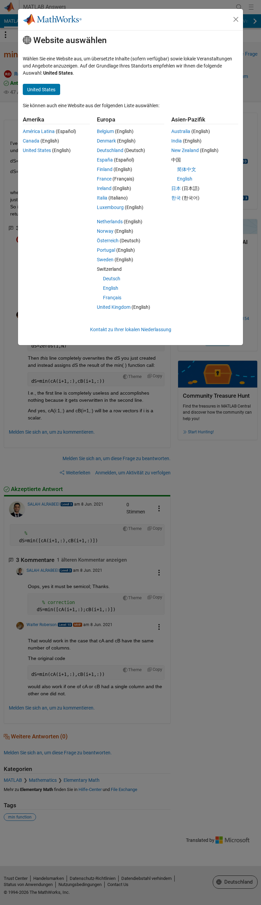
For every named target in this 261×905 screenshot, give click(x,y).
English (110, 288)
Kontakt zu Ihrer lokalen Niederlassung (130, 329)
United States (37, 150)
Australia (180, 131)
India (176, 141)
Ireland (104, 188)
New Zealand (185, 150)
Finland (104, 169)
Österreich (108, 240)
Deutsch (111, 278)
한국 (176, 198)
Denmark (106, 141)
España (105, 160)
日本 (176, 188)
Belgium (105, 131)
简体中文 (186, 169)
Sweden (105, 259)
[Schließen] (236, 19)
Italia (102, 198)
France (104, 179)
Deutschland (110, 150)
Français (112, 297)
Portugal (106, 250)
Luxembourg (110, 207)
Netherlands (110, 221)
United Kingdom (113, 307)
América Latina (39, 131)
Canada (31, 141)
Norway (105, 231)
